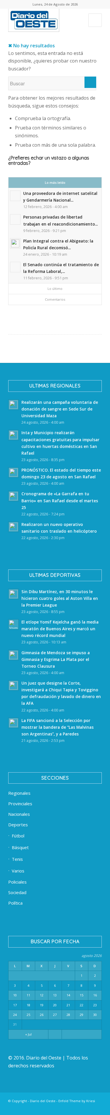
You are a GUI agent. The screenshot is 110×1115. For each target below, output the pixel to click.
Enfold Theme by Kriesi (76, 1101)
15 (81, 995)
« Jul (28, 1034)
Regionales (19, 793)
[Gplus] (88, 1107)
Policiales (17, 882)
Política (15, 903)
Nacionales (19, 814)
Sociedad (17, 892)
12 (41, 995)
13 (55, 995)
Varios (18, 871)
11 (28, 995)
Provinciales (20, 803)
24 (15, 1014)
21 (68, 1005)
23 (95, 1005)
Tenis (17, 859)
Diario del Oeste (42, 1101)
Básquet (20, 847)
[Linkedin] (35, 1107)
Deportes (18, 824)
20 (55, 1005)
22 (81, 1005)
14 (68, 995)
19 (41, 1005)
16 (95, 995)
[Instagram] (62, 1107)
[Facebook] (27, 1107)
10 (15, 995)
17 (15, 1005)
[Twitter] (44, 1107)
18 (28, 1005)
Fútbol (18, 836)
